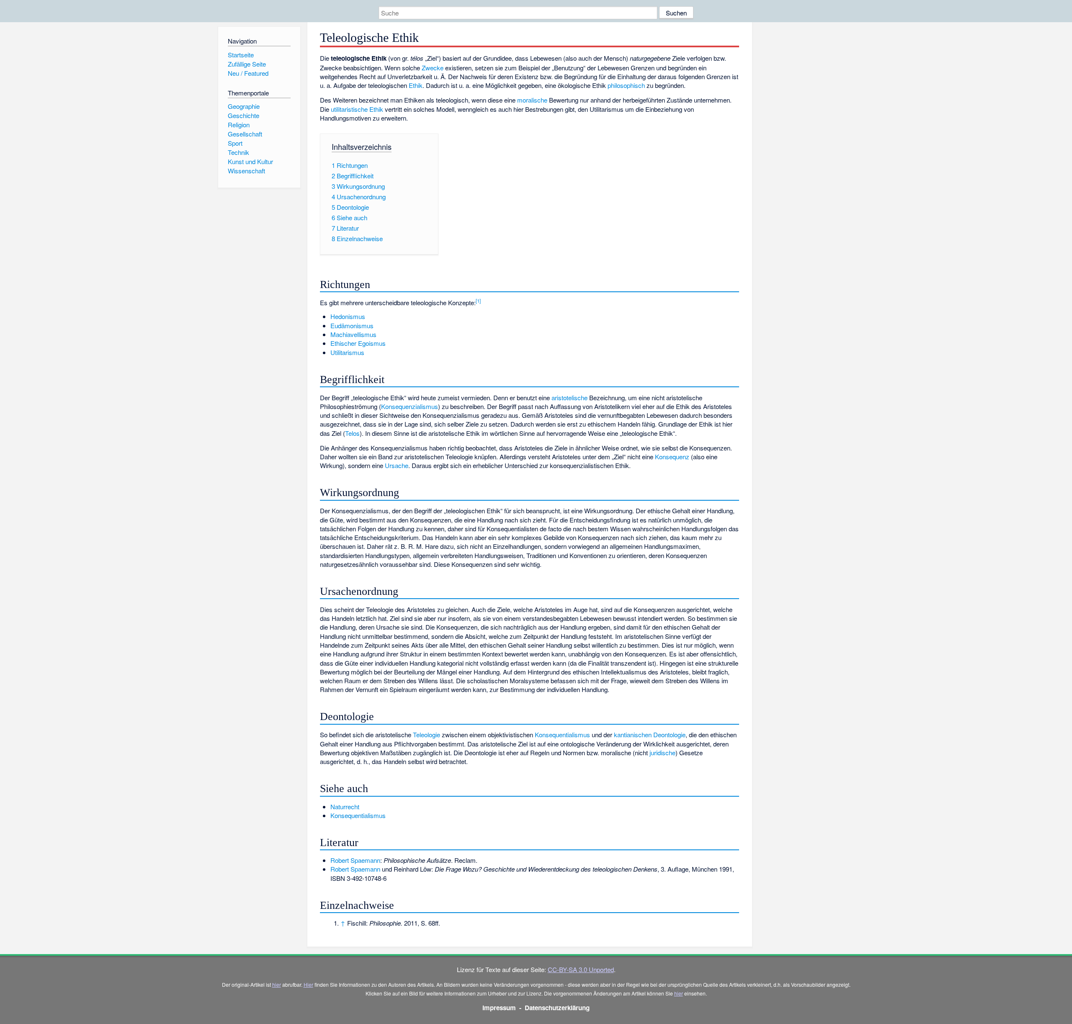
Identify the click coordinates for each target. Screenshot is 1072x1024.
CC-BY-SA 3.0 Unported (581, 969)
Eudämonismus (352, 325)
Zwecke (432, 67)
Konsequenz (672, 456)
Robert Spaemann (355, 860)
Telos (352, 433)
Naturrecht (344, 806)
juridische (662, 752)
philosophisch (626, 85)
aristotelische (569, 397)
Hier (308, 984)
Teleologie (426, 734)
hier (276, 984)
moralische (532, 99)
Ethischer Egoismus (358, 343)
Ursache (396, 465)
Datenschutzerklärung (557, 1007)
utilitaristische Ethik (357, 109)
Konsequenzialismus (409, 406)
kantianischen (633, 734)
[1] (478, 300)
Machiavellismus (353, 334)
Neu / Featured (248, 73)
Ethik (416, 85)
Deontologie (669, 734)
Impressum (499, 1007)
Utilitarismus (347, 352)
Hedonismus (347, 316)
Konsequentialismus (562, 734)
